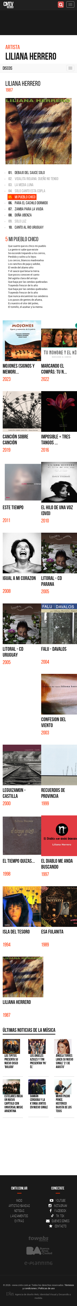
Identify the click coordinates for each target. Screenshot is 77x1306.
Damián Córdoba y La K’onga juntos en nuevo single (39, 1101)
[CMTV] (8, 4)
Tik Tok (60, 1216)
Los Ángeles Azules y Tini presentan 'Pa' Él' (38, 1061)
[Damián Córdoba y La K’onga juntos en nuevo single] (37, 1086)
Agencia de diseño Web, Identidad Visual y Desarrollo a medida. (43, 1296)
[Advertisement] (37, 1148)
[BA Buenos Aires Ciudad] (38, 1251)
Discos (7, 68)
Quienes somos (60, 1221)
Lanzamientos (19, 1216)
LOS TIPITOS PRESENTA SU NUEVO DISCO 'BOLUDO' (11, 1061)
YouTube (61, 1200)
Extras (19, 1221)
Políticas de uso (46, 1288)
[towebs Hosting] (38, 1239)
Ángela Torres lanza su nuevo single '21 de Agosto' (64, 1061)
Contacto (61, 1226)
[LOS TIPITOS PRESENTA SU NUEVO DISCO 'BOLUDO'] (11, 1046)
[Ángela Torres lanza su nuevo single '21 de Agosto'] (62, 1046)
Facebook (61, 1211)
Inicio (19, 1200)
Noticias (19, 1211)
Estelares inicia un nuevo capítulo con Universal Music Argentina (13, 1103)
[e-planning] (38, 1263)
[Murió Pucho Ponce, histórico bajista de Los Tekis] (62, 1086)
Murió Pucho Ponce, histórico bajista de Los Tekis (64, 1103)
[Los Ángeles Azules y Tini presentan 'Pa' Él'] (37, 1046)
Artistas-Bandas (19, 1206)
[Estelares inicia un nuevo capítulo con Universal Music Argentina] (11, 1086)
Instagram (60, 1206)
